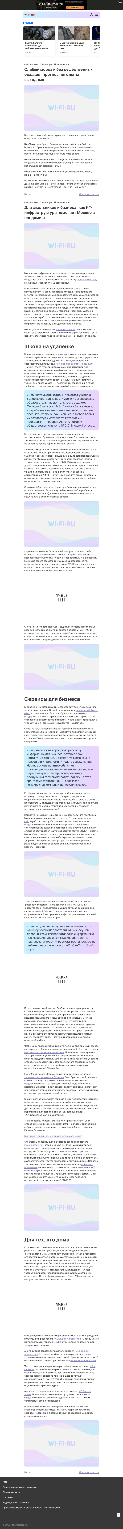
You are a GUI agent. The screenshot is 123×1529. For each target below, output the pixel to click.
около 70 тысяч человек (83, 1360)
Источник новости (89, 194)
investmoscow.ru (33, 1144)
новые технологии (65, 329)
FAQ (5, 1481)
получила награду (87, 279)
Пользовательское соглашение (20, 1487)
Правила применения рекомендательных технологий (31, 1507)
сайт (26, 821)
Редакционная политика (16, 1502)
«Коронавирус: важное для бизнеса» (44, 1077)
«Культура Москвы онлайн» (68, 1338)
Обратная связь (11, 1492)
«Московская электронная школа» (74, 363)
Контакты (8, 1497)
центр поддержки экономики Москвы (44, 1052)
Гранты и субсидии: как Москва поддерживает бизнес (53, 1135)
